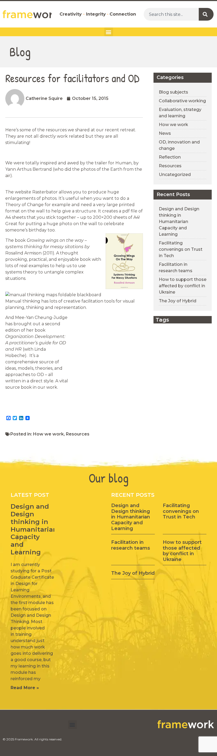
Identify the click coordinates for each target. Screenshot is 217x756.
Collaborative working (182, 100)
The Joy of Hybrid (177, 300)
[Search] (206, 14)
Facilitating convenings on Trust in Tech (180, 249)
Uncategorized (175, 174)
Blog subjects (173, 92)
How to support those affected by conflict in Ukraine (182, 286)
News (165, 133)
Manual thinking (22, 301)
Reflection (170, 157)
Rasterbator (45, 191)
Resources (77, 434)
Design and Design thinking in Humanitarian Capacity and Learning (179, 221)
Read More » (25, 687)
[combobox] (171, 14)
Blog (20, 51)
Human (123, 162)
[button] (108, 31)
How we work (48, 434)
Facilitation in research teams (130, 545)
